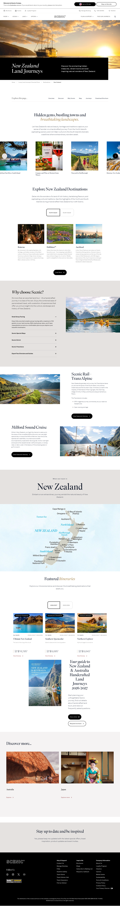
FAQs (58, 869)
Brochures (9, 10)
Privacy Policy (100, 883)
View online (73, 717)
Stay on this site (106, 4)
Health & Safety (62, 872)
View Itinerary (17, 656)
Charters (99, 869)
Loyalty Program (31, 10)
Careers (98, 872)
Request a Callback (82, 872)
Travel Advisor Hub (63, 877)
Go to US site (86, 4)
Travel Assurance (62, 880)
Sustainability (100, 877)
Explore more (65, 797)
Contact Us (60, 863)
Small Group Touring (18, 317)
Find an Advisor (62, 883)
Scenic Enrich (16, 340)
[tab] (53, 212)
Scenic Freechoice (18, 347)
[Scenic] (60, 16)
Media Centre (100, 874)
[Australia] (32, 767)
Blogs (78, 866)
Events (19, 10)
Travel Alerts (61, 874)
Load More (58, 272)
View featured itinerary (80, 416)
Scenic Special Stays (18, 333)
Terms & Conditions (102, 880)
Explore (8, 797)
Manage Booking (86, 10)
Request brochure (76, 723)
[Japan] (87, 767)
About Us (99, 863)
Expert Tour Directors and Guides (22, 353)
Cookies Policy (101, 886)
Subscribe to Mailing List (84, 869)
